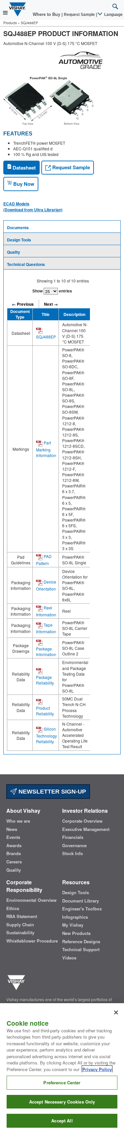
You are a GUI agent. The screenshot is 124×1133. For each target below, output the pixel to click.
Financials (72, 837)
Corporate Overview (82, 821)
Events (13, 837)
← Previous (23, 304)
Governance (74, 846)
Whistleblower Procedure (32, 941)
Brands (13, 853)
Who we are (18, 821)
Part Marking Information (46, 449)
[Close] (116, 1012)
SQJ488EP (46, 336)
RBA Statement (21, 916)
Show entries (52, 291)
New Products (76, 933)
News (11, 829)
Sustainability (20, 933)
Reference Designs (81, 942)
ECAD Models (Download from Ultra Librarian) (32, 207)
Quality (13, 252)
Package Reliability (45, 680)
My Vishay (72, 925)
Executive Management (85, 829)
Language (113, 14)
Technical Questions (26, 264)
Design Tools (19, 240)
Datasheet (23, 167)
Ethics (12, 908)
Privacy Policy (97, 1069)
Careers (14, 862)
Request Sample (70, 167)
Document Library (80, 901)
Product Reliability (45, 710)
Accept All (61, 1120)
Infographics (75, 917)
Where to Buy (47, 14)
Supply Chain (20, 925)
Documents (18, 228)
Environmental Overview (31, 900)
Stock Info (72, 853)
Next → (51, 304)
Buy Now (23, 183)
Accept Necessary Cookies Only (62, 1102)
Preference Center (61, 1082)
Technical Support (81, 950)
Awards (13, 846)
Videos (69, 958)
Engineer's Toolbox (82, 909)
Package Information (46, 651)
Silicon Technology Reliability (46, 735)
